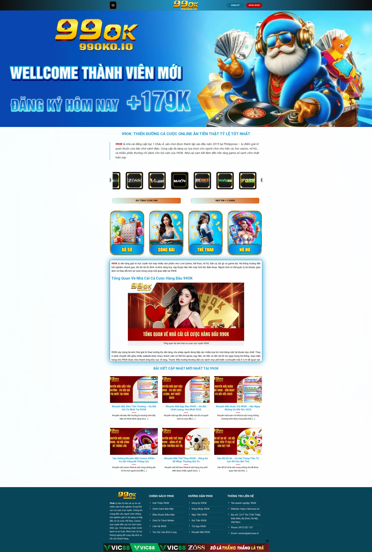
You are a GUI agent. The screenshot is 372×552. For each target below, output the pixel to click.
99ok (112, 503)
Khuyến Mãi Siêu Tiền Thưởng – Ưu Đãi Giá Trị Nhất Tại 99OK (134, 408)
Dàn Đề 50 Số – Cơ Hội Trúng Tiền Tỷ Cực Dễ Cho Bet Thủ (238, 460)
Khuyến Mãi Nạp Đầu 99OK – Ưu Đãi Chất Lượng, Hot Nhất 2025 (186, 408)
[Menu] (113, 5)
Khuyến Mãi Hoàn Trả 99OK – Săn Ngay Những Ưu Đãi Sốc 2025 (238, 408)
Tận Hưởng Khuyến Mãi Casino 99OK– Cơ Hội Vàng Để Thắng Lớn (133, 460)
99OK (114, 263)
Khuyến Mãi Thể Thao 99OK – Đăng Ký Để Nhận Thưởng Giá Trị (186, 460)
